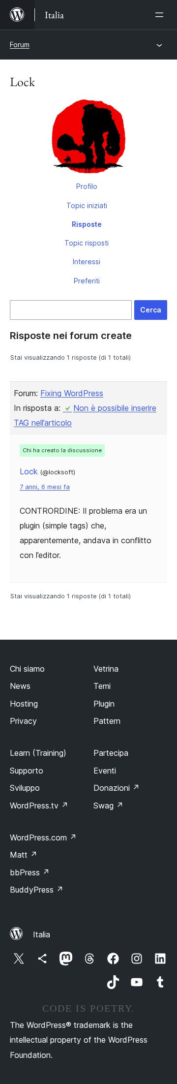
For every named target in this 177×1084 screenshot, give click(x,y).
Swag (108, 805)
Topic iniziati (86, 205)
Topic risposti (86, 243)
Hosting (24, 704)
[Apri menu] (161, 15)
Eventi (104, 770)
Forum (20, 44)
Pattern (106, 721)
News (20, 686)
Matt (23, 855)
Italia (41, 934)
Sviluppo (25, 788)
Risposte (87, 224)
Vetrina (105, 669)
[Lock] (88, 138)
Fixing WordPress (71, 393)
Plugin (104, 704)
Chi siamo (27, 669)
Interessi (86, 261)
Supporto (26, 770)
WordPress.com (43, 837)
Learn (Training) (38, 753)
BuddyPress (36, 890)
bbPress (30, 872)
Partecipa (110, 753)
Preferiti (87, 281)
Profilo (86, 186)
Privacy (23, 721)
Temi (102, 686)
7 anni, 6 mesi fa (45, 487)
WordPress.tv (39, 805)
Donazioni (116, 788)
